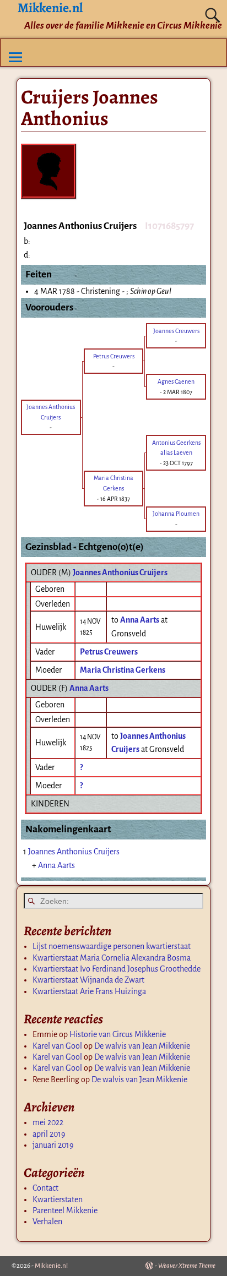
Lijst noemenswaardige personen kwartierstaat (112, 946)
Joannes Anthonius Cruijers (120, 572)
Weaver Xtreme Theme (186, 1265)
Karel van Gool (57, 1045)
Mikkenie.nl (51, 1265)
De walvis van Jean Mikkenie (142, 1045)
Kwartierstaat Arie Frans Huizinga (89, 991)
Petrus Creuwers (109, 651)
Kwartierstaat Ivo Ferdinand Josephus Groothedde (117, 968)
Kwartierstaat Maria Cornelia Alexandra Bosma (112, 957)
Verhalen (47, 1221)
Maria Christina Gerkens (122, 670)
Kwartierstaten (58, 1199)
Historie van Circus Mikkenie (117, 1034)
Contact (45, 1188)
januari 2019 (53, 1145)
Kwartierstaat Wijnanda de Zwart (88, 979)
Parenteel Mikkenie (65, 1210)
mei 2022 (48, 1122)
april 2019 (49, 1134)
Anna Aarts (89, 688)
